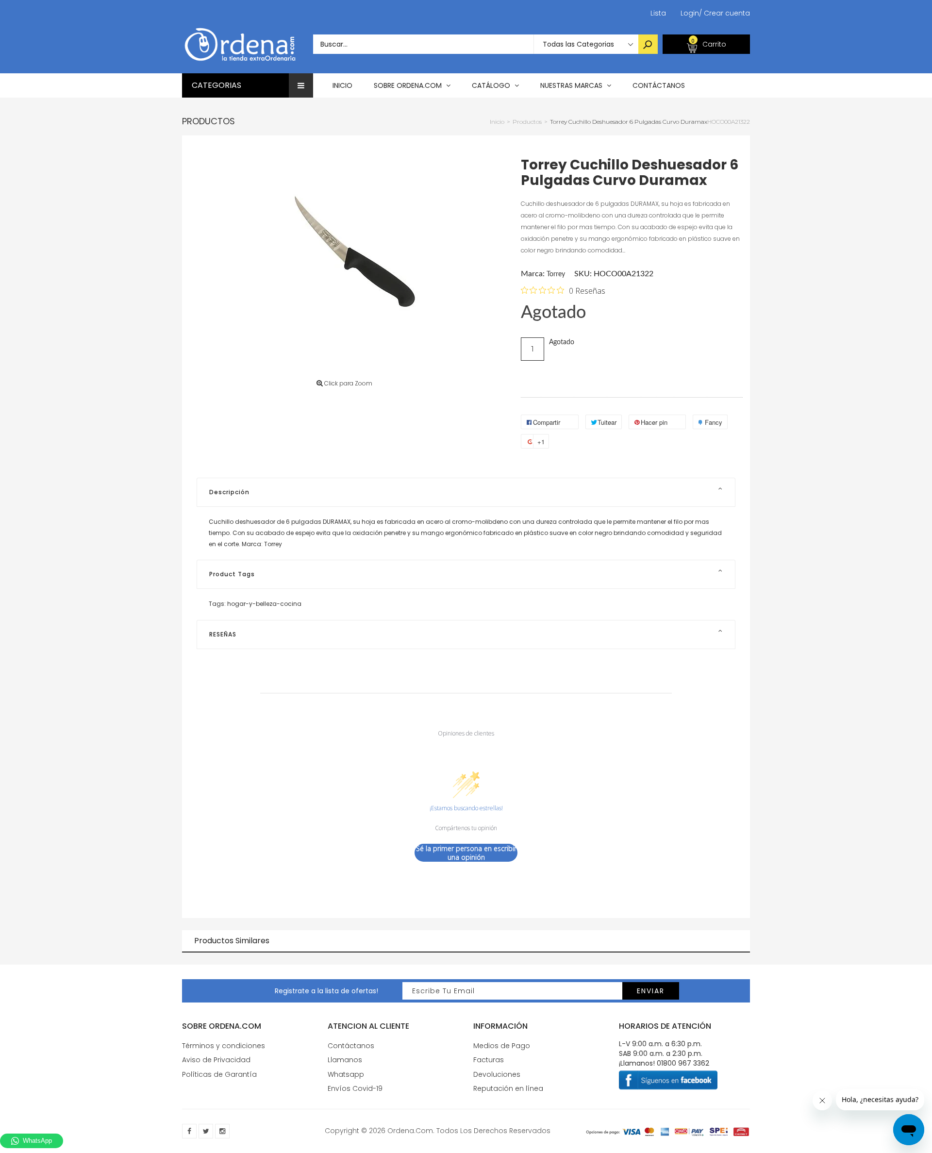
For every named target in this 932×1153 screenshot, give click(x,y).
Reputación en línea (508, 1088)
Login (690, 13)
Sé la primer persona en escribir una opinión (466, 853)
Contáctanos (351, 1046)
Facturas (488, 1060)
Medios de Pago (501, 1046)
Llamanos (345, 1060)
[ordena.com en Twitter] (206, 1131)
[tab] (466, 492)
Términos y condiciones (223, 1046)
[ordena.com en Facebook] (189, 1131)
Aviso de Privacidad (216, 1060)
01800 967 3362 (683, 1063)
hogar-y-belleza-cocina (264, 604)
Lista (658, 13)
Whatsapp (346, 1074)
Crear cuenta (724, 13)
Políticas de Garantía (219, 1074)
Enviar (651, 991)
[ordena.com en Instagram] (222, 1131)
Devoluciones (496, 1074)
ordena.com (410, 1131)
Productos (208, 121)
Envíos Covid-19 (355, 1088)
